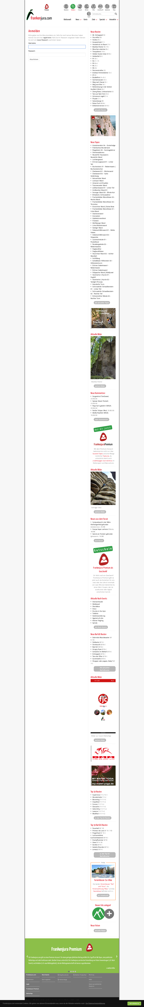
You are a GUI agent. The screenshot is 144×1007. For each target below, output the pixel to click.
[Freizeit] (79, 6)
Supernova (96, 795)
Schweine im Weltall (99, 651)
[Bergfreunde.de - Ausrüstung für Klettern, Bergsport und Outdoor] (103, 135)
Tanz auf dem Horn (99, 94)
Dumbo (94, 845)
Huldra (94, 40)
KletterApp (29, 993)
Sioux (94, 609)
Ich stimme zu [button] (134, 1003)
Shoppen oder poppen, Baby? (102, 661)
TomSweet (105, 396)
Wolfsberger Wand (98, 223)
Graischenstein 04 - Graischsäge (103, 145)
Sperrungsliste (46, 979)
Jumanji (95, 849)
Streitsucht (96, 644)
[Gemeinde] (107, 6)
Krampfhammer (97, 840)
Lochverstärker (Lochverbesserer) (97, 836)
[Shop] (114, 6)
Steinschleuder (97, 601)
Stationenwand (97, 213)
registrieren (47, 37)
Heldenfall (96, 56)
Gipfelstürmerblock (99, 218)
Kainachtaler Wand (99, 178)
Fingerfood (96, 833)
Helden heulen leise (99, 54)
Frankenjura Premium (32, 989)
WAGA (109, 406)
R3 (93, 63)
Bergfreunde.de (63, 975)
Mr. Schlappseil (97, 35)
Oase (94, 842)
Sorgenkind (96, 396)
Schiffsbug (96, 258)
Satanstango (96, 101)
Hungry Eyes (96, 649)
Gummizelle (96, 658)
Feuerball (95, 828)
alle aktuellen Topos (102, 302)
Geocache (95, 806)
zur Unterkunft (103, 895)
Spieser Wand (97, 401)
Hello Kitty (96, 809)
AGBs (90, 979)
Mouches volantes (98, 49)
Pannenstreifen (97, 70)
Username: (32, 43)
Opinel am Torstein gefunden (102, 534)
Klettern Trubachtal (80, 975)
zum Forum (99, 540)
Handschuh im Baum (99, 44)
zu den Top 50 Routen (102, 818)
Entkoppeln (96, 654)
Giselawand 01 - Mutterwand (102, 171)
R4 (93, 65)
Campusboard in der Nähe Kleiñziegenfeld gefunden (100, 523)
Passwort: (31, 51)
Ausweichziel (97, 42)
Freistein (95, 220)
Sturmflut (95, 37)
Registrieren (30, 979)
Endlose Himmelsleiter (100, 72)
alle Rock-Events (101, 627)
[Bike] (93, 6)
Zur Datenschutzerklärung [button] (95, 1003)
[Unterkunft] (100, 6)
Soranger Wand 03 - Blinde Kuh (103, 192)
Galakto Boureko (98, 847)
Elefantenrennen (98, 105)
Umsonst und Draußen (100, 183)
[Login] (89, 15)
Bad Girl (95, 647)
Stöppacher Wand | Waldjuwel (102, 272)
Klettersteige (63, 980)
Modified (95, 813)
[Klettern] (72, 6)
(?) (93, 75)
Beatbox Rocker (97, 47)
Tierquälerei (96, 51)
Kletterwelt (67, 19)
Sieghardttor (96, 249)
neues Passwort (42, 40)
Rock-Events (45, 975)
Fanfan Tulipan (97, 410)
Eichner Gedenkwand (99, 270)
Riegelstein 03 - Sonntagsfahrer (103, 150)
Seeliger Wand (97, 228)
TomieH (105, 401)
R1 (93, 58)
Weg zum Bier (97, 84)
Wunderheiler (97, 797)
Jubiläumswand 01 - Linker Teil (103, 188)
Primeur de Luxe (98, 830)
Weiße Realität (97, 413)
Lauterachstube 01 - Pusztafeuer (99, 240)
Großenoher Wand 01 (99, 190)
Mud (105, 410)
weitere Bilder (100, 386)
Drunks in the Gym (99, 611)
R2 (93, 61)
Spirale (94, 623)
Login (27, 984)
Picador (95, 98)
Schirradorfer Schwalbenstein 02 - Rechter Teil (102, 292)
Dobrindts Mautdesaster (100, 637)
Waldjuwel (96, 604)
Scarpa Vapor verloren (100, 529)
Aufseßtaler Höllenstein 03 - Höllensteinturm (102, 261)
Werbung (91, 975)
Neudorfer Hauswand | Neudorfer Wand (99, 156)
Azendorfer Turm (98, 284)
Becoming (95, 799)
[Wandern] (66, 6)
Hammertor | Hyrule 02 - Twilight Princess (100, 280)
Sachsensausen (97, 80)
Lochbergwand (97, 159)
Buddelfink (96, 77)
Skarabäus (96, 606)
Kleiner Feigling (97, 620)
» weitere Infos (110, 968)
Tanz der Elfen (97, 656)
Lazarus (95, 811)
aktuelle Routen (100, 110)
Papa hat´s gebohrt (99, 406)
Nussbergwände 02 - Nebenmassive (99, 245)
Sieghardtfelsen (98, 251)
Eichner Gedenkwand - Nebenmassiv (99, 266)
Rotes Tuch (96, 103)
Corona (94, 804)
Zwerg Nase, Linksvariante (101, 91)
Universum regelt (98, 96)
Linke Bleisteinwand (99, 225)
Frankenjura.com (31, 975)
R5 (93, 68)
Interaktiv (112, 19)
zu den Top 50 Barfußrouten (105, 855)
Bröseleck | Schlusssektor (101, 195)
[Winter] (86, 6)
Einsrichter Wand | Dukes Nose (103, 206)
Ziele (93, 19)
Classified (95, 802)
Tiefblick (95, 613)
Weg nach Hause (98, 82)
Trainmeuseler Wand (99, 185)
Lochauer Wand (97, 180)
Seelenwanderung (98, 616)
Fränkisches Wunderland (101, 148)
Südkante (95, 642)
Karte (85, 19)
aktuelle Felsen (100, 930)
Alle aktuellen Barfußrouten (105, 668)
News (77, 19)
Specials (102, 19)
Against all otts (97, 618)
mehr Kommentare (101, 419)
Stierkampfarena (98, 152)
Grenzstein (96, 216)
